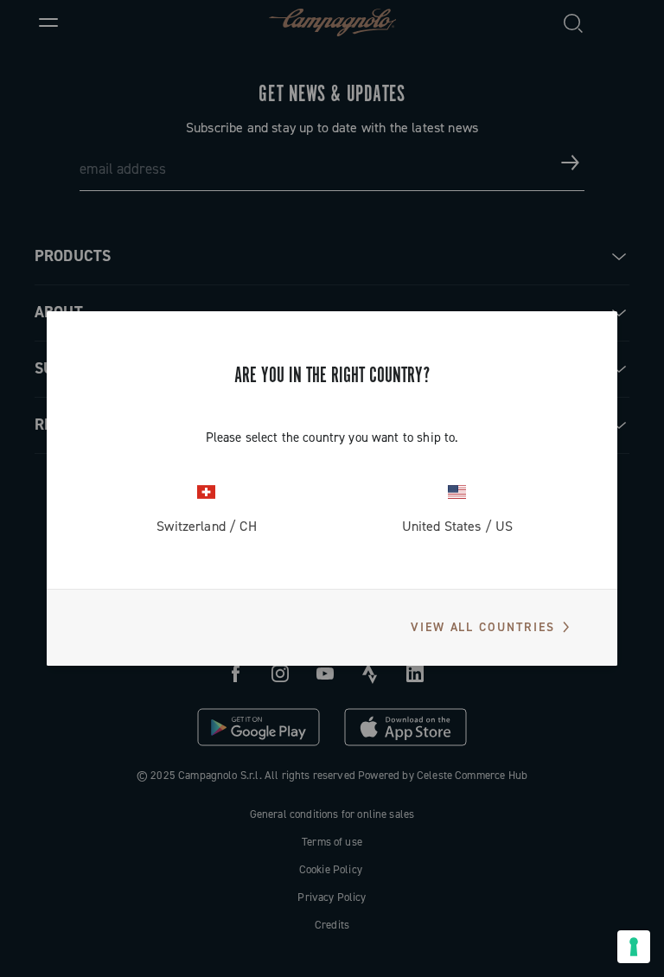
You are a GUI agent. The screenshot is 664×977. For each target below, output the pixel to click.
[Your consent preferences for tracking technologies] (633, 946)
